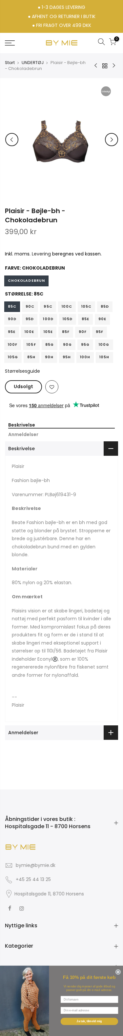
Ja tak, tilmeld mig (89, 1021)
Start (10, 63)
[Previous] (11, 139)
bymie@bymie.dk (35, 865)
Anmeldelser (23, 435)
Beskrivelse (21, 425)
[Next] (111, 139)
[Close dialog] (117, 971)
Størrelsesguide (22, 371)
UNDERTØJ (33, 63)
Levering (41, 254)
